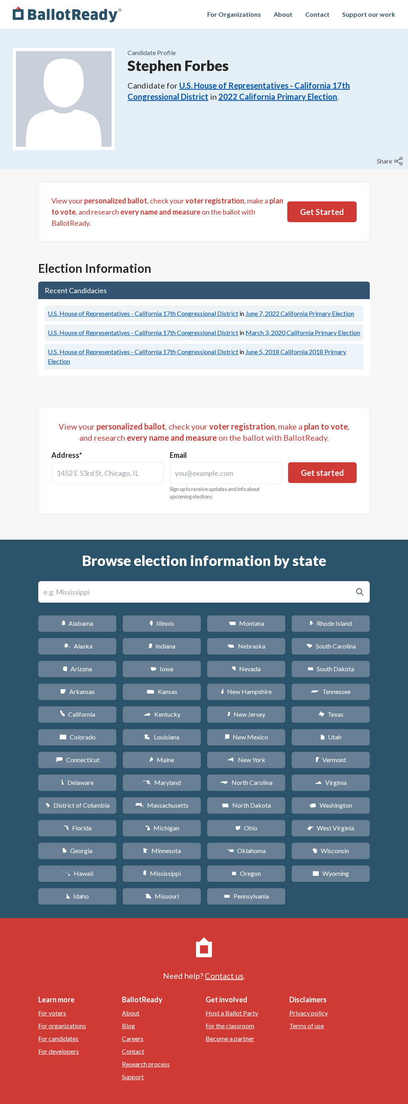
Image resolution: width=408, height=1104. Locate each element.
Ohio (246, 828)
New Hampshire (246, 691)
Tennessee (331, 691)
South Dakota (331, 668)
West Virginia (330, 828)
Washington (330, 805)
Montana (246, 623)
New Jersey (246, 714)
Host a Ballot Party (232, 1013)
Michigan (162, 828)
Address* (66, 455)
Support (133, 1076)
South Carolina (331, 646)
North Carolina (246, 782)
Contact (317, 14)
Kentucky (161, 714)
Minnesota (162, 850)
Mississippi (162, 873)
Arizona (77, 668)
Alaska (77, 646)
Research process (146, 1064)
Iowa (161, 668)
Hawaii (77, 873)
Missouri (162, 896)
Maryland (162, 782)
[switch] (391, 161)
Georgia (77, 850)
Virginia (331, 782)
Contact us (224, 975)
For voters (52, 1013)
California (77, 714)
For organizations (62, 1025)
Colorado (77, 737)
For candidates (58, 1038)
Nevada (246, 668)
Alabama (77, 623)
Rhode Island (331, 623)
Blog (128, 1025)
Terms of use (306, 1025)
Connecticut (77, 759)
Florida (77, 828)
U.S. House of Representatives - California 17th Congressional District (143, 313)
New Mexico (246, 737)
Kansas (162, 691)
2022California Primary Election (277, 96)
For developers (58, 1051)
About (283, 14)
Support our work (368, 14)
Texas (330, 714)
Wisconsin (330, 850)
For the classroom (230, 1025)
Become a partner (230, 1038)
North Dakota (246, 805)
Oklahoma (246, 850)
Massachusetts (161, 805)
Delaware (77, 782)
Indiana (161, 646)
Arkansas (77, 691)
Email (178, 455)
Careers (132, 1038)
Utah (330, 737)
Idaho (77, 896)
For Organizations (234, 14)
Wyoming (330, 873)
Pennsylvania (246, 896)
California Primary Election (299, 313)
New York (246, 759)
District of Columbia (77, 805)
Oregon (246, 873)
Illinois (161, 623)
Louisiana (161, 737)
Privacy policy (308, 1013)
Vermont (331, 759)
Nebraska (246, 646)
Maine (161, 759)
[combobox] (107, 473)
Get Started (322, 212)
